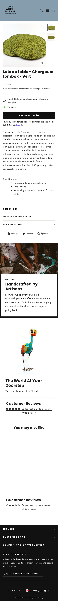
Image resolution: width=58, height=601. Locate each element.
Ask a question (13, 224)
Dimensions (10, 209)
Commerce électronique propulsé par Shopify (29, 598)
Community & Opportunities (23, 545)
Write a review (29, 412)
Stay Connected (15, 554)
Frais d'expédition (10, 88)
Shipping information (17, 216)
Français (12, 590)
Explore (9, 529)
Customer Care (14, 537)
